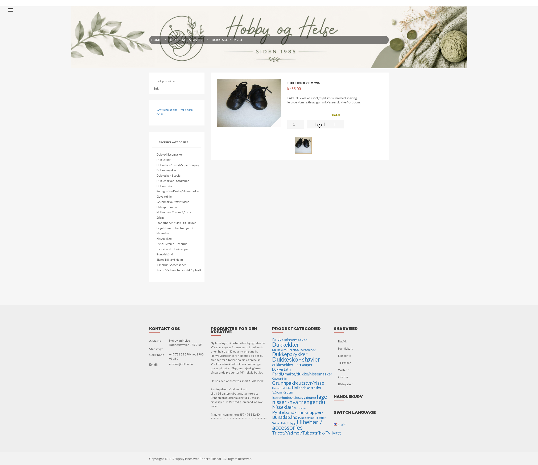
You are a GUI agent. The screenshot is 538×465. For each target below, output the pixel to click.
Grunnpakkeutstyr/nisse (173, 201)
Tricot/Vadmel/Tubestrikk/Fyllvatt (179, 270)
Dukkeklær (163, 159)
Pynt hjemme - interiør (172, 244)
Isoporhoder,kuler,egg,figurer (176, 223)
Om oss (343, 377)
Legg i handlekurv (311, 124)
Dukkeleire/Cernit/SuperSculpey (178, 165)
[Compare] (339, 124)
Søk (156, 88)
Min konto (344, 355)
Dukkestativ (165, 186)
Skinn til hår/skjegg (170, 259)
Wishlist (343, 370)
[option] (249, 103)
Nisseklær (163, 233)
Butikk (342, 341)
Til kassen (344, 363)
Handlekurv (345, 348)
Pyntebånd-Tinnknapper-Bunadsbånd (297, 415)
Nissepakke (164, 238)
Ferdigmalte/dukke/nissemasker (178, 191)
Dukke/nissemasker (170, 154)
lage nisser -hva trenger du (175, 228)
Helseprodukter (167, 207)
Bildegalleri (345, 384)
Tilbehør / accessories (171, 265)
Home (156, 40)
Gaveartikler (165, 196)
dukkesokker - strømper (173, 180)
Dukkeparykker (166, 170)
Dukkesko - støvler (186, 40)
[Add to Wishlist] (320, 124)
